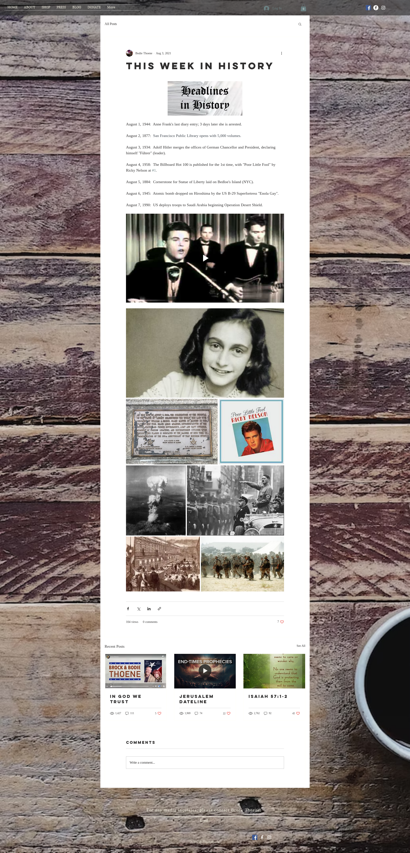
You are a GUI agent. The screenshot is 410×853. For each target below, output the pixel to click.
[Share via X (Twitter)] (138, 609)
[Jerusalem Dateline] (205, 671)
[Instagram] (383, 7)
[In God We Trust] (136, 671)
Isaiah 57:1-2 (268, 696)
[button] (303, 7)
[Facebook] (375, 7)
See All (301, 645)
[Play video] (205, 258)
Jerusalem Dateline (196, 699)
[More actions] (281, 53)
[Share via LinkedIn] (149, 609)
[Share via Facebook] (128, 609)
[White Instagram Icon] (269, 837)
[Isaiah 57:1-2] (274, 671)
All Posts (111, 24)
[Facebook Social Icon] (368, 7)
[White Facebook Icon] (262, 837)
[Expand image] (205, 353)
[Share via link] (159, 609)
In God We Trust (126, 699)
